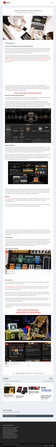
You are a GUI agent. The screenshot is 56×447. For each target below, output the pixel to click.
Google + (17, 445)
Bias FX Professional (43, 58)
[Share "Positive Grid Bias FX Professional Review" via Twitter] (19, 373)
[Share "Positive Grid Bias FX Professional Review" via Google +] (21, 373)
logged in (10, 412)
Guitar (31, 12)
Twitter (25, 445)
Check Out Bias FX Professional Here (28, 312)
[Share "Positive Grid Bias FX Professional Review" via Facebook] (17, 373)
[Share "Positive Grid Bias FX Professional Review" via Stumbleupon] (30, 373)
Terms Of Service (34, 445)
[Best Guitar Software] (21, 390)
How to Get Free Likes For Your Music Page (46, 397)
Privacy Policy (40, 445)
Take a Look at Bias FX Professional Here (28, 93)
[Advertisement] (28, 74)
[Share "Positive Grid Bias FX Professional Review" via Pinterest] (25, 373)
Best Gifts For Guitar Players (9, 395)
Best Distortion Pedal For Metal (34, 391)
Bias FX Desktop (12, 58)
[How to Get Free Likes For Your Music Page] (46, 390)
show (13, 43)
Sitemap (28, 445)
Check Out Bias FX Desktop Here (28, 310)
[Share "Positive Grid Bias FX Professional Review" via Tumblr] (23, 373)
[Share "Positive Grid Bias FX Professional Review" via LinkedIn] (28, 373)
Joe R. (22, 12)
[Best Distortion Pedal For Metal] (34, 388)
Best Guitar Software (20, 396)
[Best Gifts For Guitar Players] (9, 390)
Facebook (21, 445)
